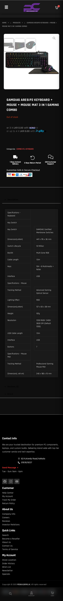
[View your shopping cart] (56, 8)
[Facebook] (4, 481)
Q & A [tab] (10, 394)
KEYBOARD (29, 149)
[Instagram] (10, 481)
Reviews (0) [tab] (13, 386)
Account (31, 596)
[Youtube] (16, 481)
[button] (6, 7)
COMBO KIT (20, 149)
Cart (52, 596)
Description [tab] (12, 199)
